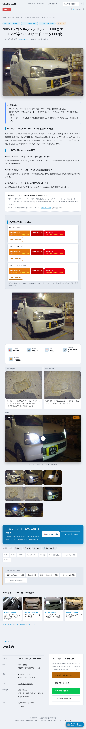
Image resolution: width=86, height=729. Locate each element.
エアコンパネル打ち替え (29, 23)
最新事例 (31, 4)
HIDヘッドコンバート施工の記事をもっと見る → (19, 625)
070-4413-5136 (24, 677)
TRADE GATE (15, 3)
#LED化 (21, 555)
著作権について (52, 720)
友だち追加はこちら (25, 684)
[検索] (81, 3)
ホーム (4, 17)
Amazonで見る (19, 234)
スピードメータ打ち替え (47, 23)
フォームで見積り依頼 (70, 534)
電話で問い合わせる (62, 683)
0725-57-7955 (46, 208)
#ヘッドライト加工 (69, 555)
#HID (5, 555)
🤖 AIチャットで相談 (51, 534)
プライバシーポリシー (65, 720)
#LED (13, 555)
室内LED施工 (32, 575)
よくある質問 (42, 720)
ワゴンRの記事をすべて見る (16, 580)
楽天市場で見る (37, 232)
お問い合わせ (52, 4)
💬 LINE (27, 548)
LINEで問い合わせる (62, 691)
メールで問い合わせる (63, 698)
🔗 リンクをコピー (49, 548)
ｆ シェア (37, 548)
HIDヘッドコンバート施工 (15, 17)
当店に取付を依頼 (15, 239)
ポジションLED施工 (68, 575)
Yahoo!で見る (54, 234)
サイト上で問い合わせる (63, 675)
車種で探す (41, 4)
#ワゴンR (7, 560)
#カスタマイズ (31, 555)
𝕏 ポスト (18, 548)
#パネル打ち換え (54, 555)
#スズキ (42, 555)
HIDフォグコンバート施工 (15, 575)
